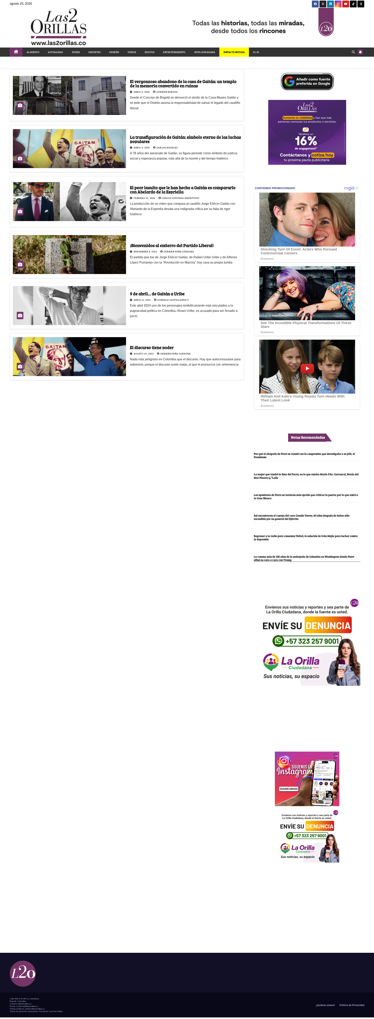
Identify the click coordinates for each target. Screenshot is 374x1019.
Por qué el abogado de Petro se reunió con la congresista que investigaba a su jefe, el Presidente (304, 455)
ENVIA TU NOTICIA (234, 52)
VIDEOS (132, 52)
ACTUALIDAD (55, 52)
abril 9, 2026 (142, 91)
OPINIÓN (114, 52)
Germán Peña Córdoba (179, 251)
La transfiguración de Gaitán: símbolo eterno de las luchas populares (185, 139)
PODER (75, 52)
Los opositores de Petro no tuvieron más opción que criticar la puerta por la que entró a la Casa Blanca (306, 496)
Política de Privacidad (351, 1005)
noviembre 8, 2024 (146, 251)
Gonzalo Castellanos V (173, 299)
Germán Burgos (167, 91)
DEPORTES (94, 52)
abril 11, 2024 (142, 299)
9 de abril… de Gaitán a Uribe (157, 293)
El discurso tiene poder (152, 347)
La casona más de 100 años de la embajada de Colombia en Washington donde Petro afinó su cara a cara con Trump (304, 558)
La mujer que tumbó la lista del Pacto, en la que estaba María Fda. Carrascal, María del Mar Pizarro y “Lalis (306, 475)
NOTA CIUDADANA (204, 52)
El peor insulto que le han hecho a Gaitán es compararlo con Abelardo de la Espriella (183, 189)
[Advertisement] (307, 716)
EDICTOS (150, 52)
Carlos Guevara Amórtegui (180, 197)
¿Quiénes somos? (325, 1005)
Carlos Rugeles (167, 147)
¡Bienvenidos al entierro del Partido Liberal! (172, 245)
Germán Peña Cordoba (175, 353)
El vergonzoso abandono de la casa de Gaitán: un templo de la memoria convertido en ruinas (183, 83)
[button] (353, 52)
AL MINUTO (33, 52)
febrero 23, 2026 (145, 197)
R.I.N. (256, 52)
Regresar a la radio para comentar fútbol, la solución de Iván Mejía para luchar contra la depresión (306, 537)
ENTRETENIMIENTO (174, 52)
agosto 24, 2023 (144, 353)
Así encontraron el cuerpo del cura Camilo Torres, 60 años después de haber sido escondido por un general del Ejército (301, 517)
